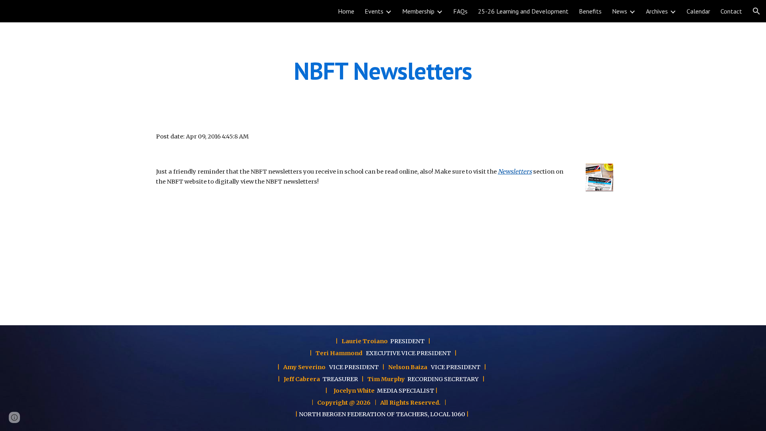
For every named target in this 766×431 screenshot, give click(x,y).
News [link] (619, 11)
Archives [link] (657, 11)
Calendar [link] (698, 11)
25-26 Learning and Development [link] (523, 11)
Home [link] (346, 11)
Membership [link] (418, 11)
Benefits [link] (590, 11)
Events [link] (374, 11)
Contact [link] (731, 11)
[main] (383, 70)
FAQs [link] (460, 11)
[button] (756, 11)
